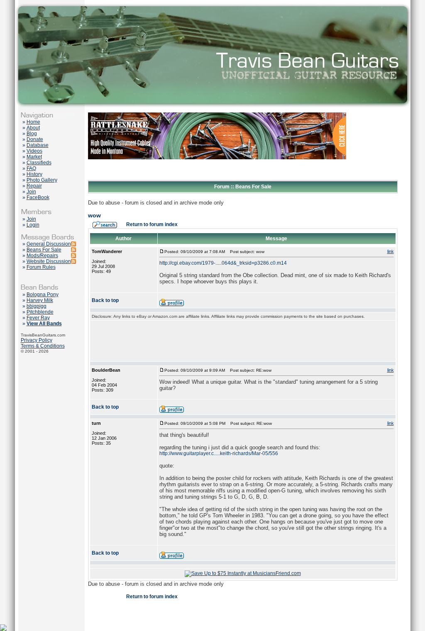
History (34, 174)
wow (94, 215)
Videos (34, 151)
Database (38, 145)
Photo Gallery (42, 180)
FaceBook (38, 197)
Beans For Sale (44, 250)
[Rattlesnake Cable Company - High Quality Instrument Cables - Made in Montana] (217, 178)
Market (34, 157)
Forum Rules (41, 267)
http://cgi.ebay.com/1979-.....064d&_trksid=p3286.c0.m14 (223, 263)
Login (33, 225)
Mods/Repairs (42, 255)
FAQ (31, 168)
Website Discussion (49, 261)
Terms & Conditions (43, 346)
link (390, 251)
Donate (35, 139)
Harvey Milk (40, 300)
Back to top (105, 300)
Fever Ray (38, 318)
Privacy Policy (36, 340)
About (33, 128)
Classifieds (39, 163)
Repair (34, 186)
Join (31, 192)
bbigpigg (36, 306)
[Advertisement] (243, 341)
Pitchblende (40, 312)
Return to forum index (152, 224)
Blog (32, 133)
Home (33, 122)
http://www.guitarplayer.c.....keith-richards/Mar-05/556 (218, 453)
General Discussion (49, 244)
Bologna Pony (43, 294)
